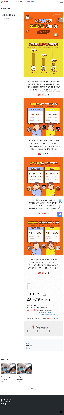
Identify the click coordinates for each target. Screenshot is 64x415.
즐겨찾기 (18, 18)
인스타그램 (1, 404)
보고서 (13, 2)
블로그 (5, 404)
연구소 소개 (49, 1)
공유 (20, 18)
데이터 (17, 2)
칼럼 (21, 2)
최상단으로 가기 (61, 412)
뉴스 (25, 2)
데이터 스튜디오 (30, 2)
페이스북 (3, 404)
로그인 (61, 1)
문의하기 (54, 1)
